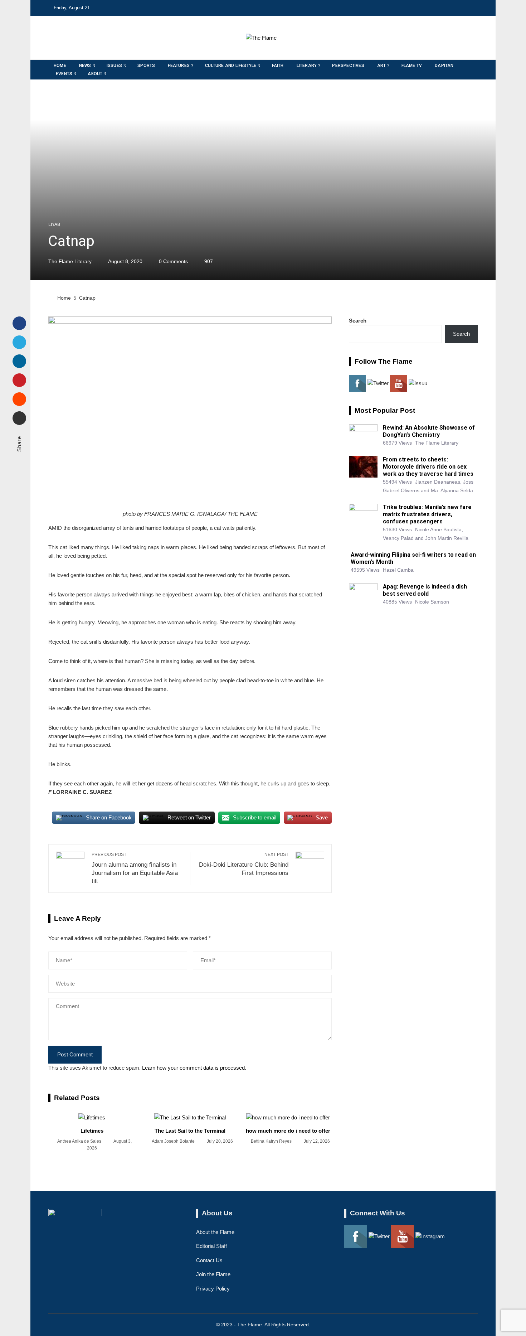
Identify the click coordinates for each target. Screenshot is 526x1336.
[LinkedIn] (19, 361)
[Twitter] (19, 342)
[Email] (19, 418)
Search (357, 321)
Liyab (54, 224)
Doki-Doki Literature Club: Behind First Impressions (243, 864)
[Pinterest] (19, 380)
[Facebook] (19, 323)
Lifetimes (92, 1131)
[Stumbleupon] (19, 399)
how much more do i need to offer (288, 1131)
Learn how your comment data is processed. (194, 1068)
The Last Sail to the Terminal (190, 1131)
